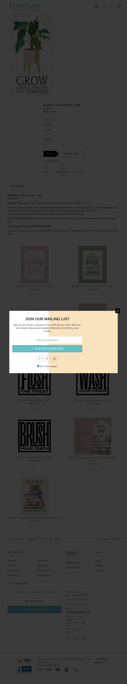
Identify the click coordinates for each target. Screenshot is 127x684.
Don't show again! (48, 366)
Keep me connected (48, 348)
